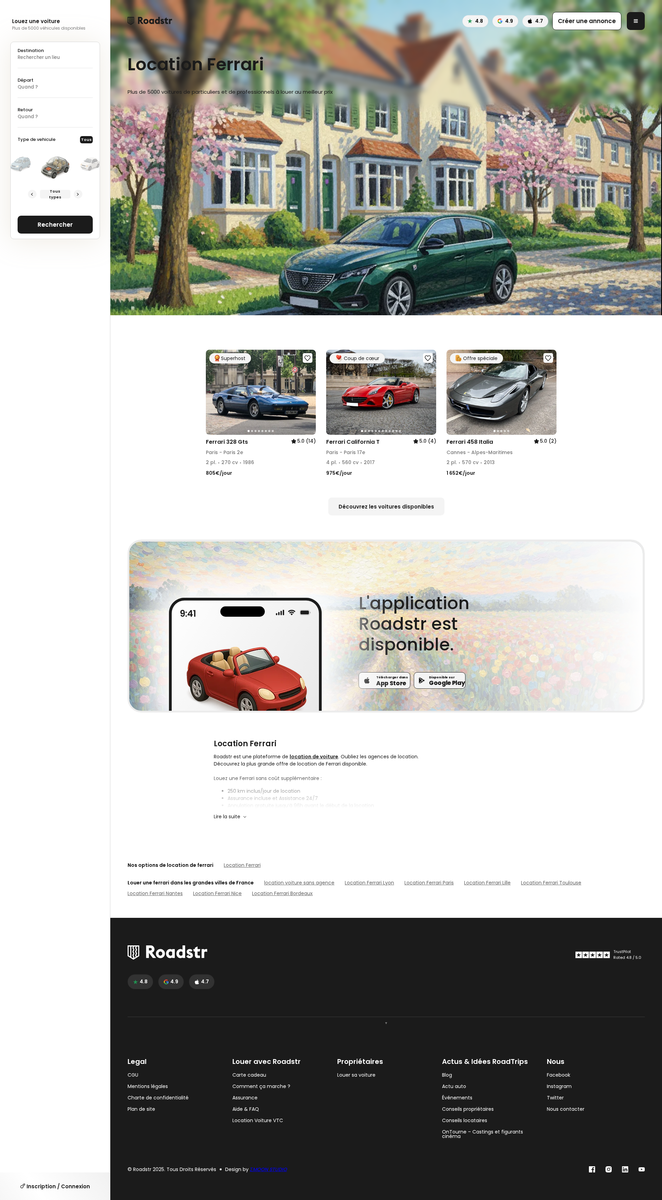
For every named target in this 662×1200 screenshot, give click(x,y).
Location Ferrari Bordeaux (282, 893)
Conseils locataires (464, 1120)
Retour (25, 109)
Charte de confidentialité (158, 1098)
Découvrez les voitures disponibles (386, 506)
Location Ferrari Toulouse (551, 882)
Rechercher (55, 224)
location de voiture (314, 756)
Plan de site (141, 1109)
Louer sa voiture (356, 1075)
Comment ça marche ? (261, 1086)
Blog (447, 1075)
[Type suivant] (78, 194)
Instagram (559, 1086)
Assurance (245, 1098)
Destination (31, 50)
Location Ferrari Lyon (369, 882)
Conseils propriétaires (468, 1109)
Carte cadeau (249, 1075)
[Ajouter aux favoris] (307, 358)
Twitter (555, 1098)
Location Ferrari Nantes (155, 893)
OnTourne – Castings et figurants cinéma (482, 1134)
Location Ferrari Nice (217, 893)
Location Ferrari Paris (429, 882)
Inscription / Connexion (57, 1186)
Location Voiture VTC (257, 1120)
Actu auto (454, 1086)
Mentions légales (148, 1086)
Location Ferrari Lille (487, 882)
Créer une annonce (587, 21)
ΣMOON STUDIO (268, 1169)
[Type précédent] (32, 194)
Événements (457, 1098)
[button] (213, 392)
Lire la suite (227, 816)
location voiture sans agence (299, 882)
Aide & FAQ (245, 1109)
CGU (133, 1075)
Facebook (558, 1075)
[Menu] (636, 21)
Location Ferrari (242, 865)
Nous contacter (565, 1109)
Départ (25, 80)
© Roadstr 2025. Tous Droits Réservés (172, 1169)
